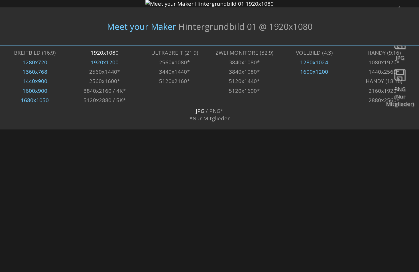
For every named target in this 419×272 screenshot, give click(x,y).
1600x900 (35, 90)
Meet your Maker (141, 26)
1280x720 (35, 62)
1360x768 (35, 71)
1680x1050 (35, 100)
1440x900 (35, 81)
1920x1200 (105, 62)
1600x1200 (314, 71)
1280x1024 (314, 62)
